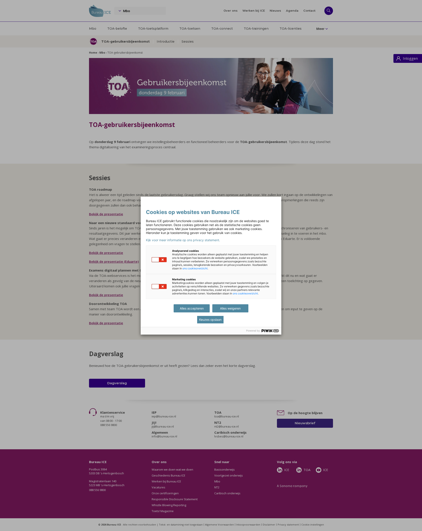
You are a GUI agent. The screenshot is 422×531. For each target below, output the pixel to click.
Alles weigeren (230, 308)
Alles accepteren (192, 308)
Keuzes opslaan (210, 319)
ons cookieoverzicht (194, 268)
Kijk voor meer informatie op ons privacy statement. (183, 240)
